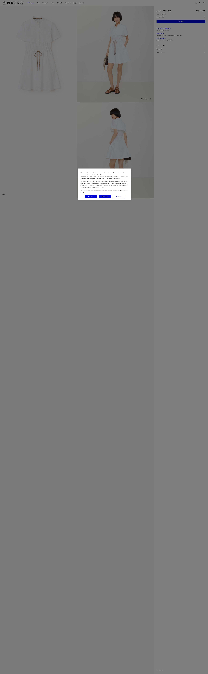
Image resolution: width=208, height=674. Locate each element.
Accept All (91, 197)
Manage (118, 197)
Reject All (105, 197)
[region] (104, 184)
